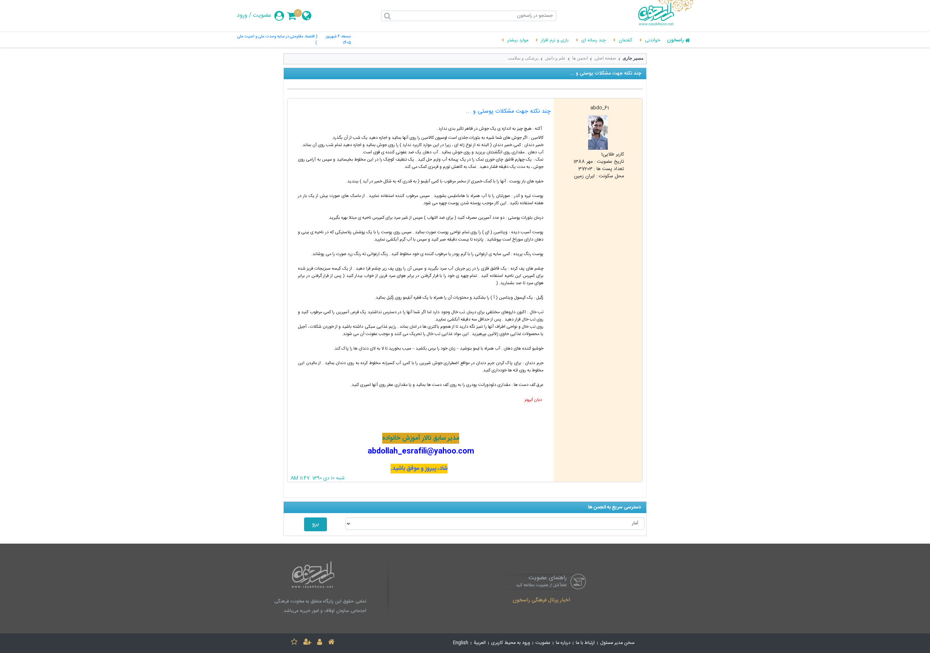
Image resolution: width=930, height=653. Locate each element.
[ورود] (319, 643)
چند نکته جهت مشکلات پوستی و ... (508, 111)
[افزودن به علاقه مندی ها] (294, 643)
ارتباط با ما (585, 643)
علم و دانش (555, 58)
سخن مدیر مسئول (617, 643)
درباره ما (563, 643)
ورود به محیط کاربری (510, 643)
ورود (242, 15)
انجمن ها (580, 58)
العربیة (480, 643)
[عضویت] (307, 643)
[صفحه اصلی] (331, 643)
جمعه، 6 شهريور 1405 (338, 40)
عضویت (262, 15)
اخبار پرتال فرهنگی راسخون (541, 601)
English (460, 643)
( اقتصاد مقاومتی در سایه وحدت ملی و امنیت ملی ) (277, 40)
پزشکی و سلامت (523, 58)
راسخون (675, 41)
